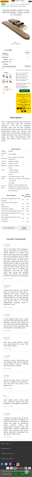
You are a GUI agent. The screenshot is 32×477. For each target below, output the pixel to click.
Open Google (7, 330)
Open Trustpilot (8, 278)
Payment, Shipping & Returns (23, 105)
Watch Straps (15, 4)
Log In (23, 2)
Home (17, 2)
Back (3, 4)
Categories (4, 1)
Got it (15, 474)
